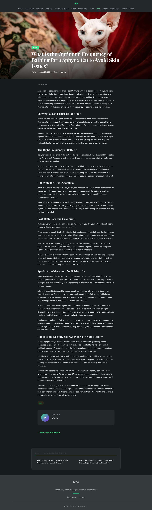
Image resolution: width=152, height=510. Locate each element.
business (39, 8)
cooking (49, 8)
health (73, 8)
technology (114, 8)
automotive (29, 8)
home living (82, 8)
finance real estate (61, 8)
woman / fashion (128, 8)
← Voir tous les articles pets (48, 432)
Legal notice (71, 497)
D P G (76, 482)
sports (105, 8)
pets (98, 8)
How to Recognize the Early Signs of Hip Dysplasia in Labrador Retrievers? (52, 461)
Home (20, 8)
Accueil (40, 84)
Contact (82, 497)
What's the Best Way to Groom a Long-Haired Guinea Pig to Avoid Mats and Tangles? (96, 461)
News (92, 8)
